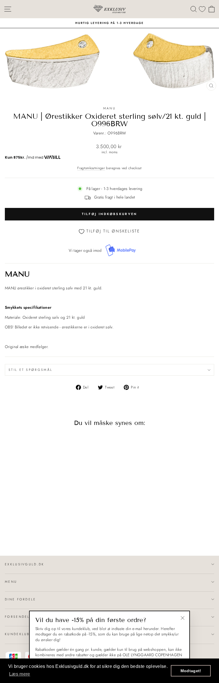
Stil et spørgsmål (30, 369)
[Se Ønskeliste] (202, 9)
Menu (11, 581)
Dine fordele (20, 599)
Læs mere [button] (19, 674)
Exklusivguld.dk (24, 564)
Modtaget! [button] (191, 670)
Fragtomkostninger (91, 168)
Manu (109, 108)
